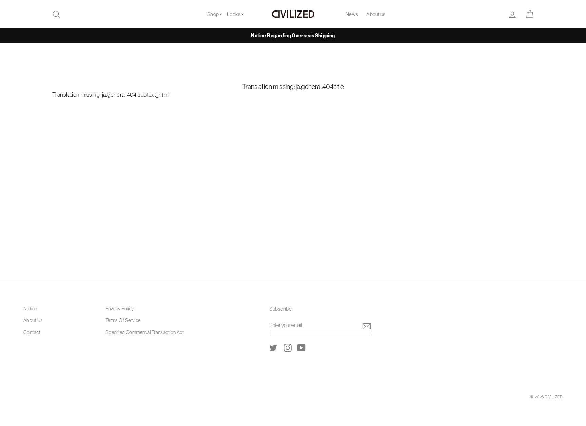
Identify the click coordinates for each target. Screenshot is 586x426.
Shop (213, 14)
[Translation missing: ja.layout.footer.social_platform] (273, 347)
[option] (293, 36)
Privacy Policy (119, 309)
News (352, 14)
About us (375, 14)
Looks (233, 14)
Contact (31, 332)
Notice (30, 309)
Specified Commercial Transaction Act (144, 332)
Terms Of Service (123, 320)
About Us (33, 320)
